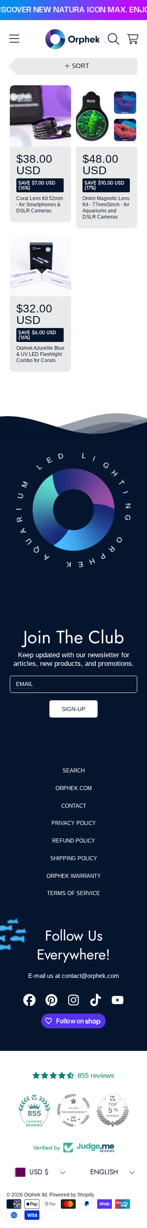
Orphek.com (74, 788)
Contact (73, 806)
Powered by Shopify (71, 1195)
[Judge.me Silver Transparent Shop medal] (73, 1110)
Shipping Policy (73, 858)
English (104, 1172)
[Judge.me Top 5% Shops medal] (112, 1110)
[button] (14, 39)
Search (73, 771)
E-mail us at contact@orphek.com (73, 975)
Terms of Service (73, 893)
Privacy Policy (73, 823)
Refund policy (73, 841)
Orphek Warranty (74, 876)
